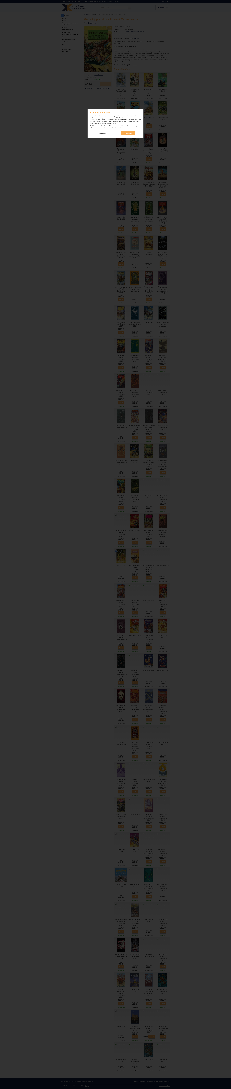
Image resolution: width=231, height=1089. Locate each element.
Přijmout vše (128, 133)
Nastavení (102, 133)
